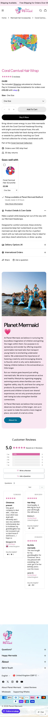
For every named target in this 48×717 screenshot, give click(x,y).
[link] (10, 170)
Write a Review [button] (25, 471)
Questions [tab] (8, 483)
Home (4, 18)
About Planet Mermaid (11, 687)
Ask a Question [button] (25, 476)
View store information (14, 204)
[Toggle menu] (2, 10)
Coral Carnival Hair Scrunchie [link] (9, 181)
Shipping (17, 84)
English (5, 675)
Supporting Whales (21, 692)
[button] (8, 554)
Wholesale (6, 692)
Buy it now (24, 117)
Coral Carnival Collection (21, 143)
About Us (13, 420)
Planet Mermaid (15, 706)
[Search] (40, 10)
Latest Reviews (30, 687)
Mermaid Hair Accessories (21, 18)
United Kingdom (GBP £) (26, 675)
